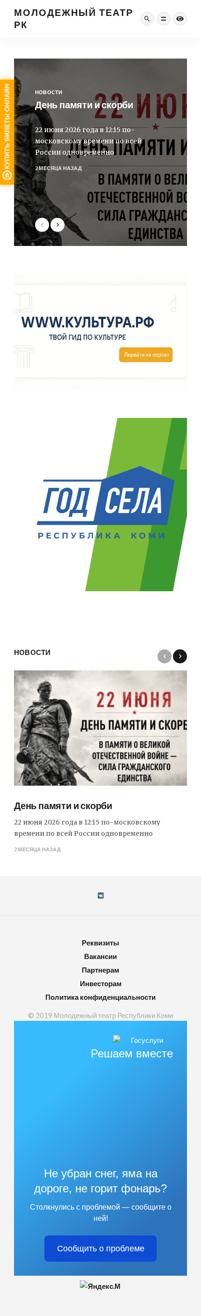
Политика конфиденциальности (100, 997)
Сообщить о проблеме (100, 1248)
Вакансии (100, 956)
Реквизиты (100, 942)
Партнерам (100, 970)
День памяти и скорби (63, 805)
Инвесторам (101, 983)
